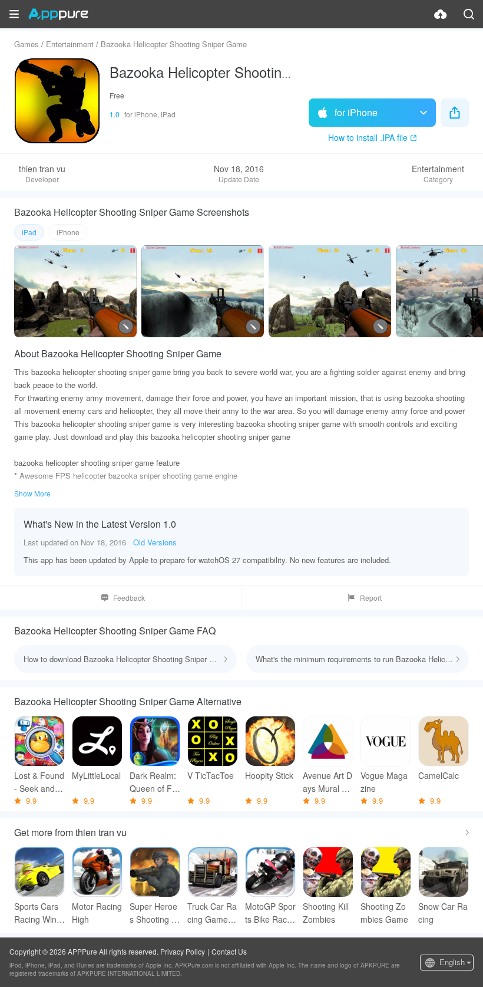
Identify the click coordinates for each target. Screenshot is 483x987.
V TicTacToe (210, 775)
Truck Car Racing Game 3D (212, 913)
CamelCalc (438, 775)
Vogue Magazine (384, 781)
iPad (29, 232)
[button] (14, 14)
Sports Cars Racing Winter (39, 913)
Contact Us (229, 951)
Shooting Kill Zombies (326, 912)
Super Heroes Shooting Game (154, 913)
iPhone (68, 232)
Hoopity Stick (269, 775)
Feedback (129, 598)
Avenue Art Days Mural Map (328, 782)
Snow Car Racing (443, 912)
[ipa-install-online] (440, 14)
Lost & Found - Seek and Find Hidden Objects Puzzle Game (39, 782)
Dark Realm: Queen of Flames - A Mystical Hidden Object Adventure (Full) (155, 782)
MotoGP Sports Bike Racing (270, 913)
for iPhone (356, 112)
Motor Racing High (97, 912)
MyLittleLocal (96, 775)
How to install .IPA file (368, 137)
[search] (469, 14)
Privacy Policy (182, 951)
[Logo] (58, 14)
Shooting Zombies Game (384, 912)
